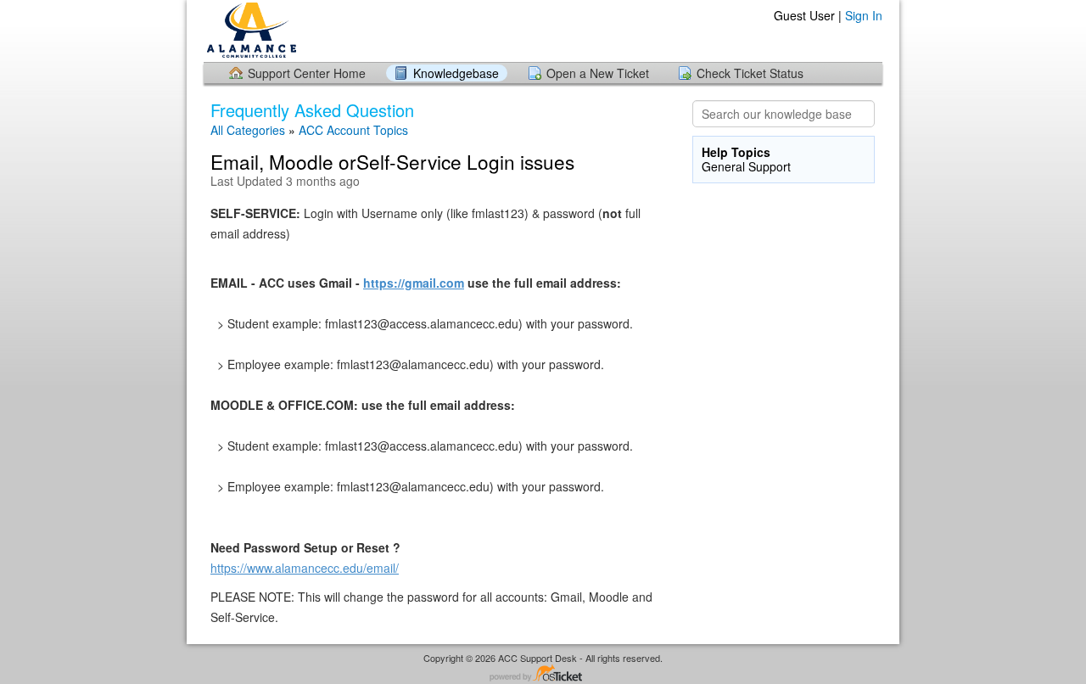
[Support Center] (250, 30)
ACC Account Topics (353, 129)
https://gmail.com (413, 282)
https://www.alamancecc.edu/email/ (304, 567)
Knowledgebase (456, 72)
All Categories (247, 129)
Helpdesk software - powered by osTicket (543, 674)
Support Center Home (307, 72)
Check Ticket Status (750, 72)
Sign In (863, 15)
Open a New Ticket (597, 72)
